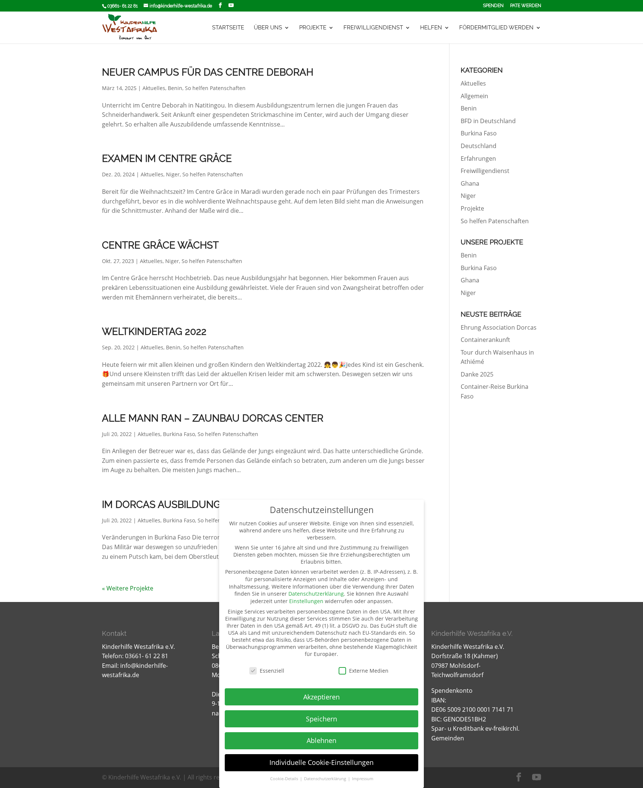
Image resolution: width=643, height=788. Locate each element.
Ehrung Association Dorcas (499, 327)
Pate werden (525, 5)
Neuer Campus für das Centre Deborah (207, 72)
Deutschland (478, 146)
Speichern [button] (321, 718)
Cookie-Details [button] (284, 778)
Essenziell (272, 670)
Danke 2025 (477, 374)
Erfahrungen (478, 158)
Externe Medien (368, 670)
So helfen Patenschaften (215, 88)
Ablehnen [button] (321, 740)
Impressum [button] (362, 778)
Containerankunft (485, 340)
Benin (175, 88)
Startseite (228, 28)
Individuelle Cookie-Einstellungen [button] (321, 762)
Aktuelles (154, 88)
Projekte (312, 28)
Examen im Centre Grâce (167, 158)
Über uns (268, 28)
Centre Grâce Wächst (160, 245)
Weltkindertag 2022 (154, 331)
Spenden (493, 5)
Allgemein (474, 96)
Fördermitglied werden (496, 28)
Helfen (431, 28)
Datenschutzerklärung (316, 593)
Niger (173, 174)
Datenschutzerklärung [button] (325, 778)
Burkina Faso (179, 434)
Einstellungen (306, 601)
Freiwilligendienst (373, 28)
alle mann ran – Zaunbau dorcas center (212, 418)
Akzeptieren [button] (321, 696)
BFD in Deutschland (488, 121)
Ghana (470, 183)
